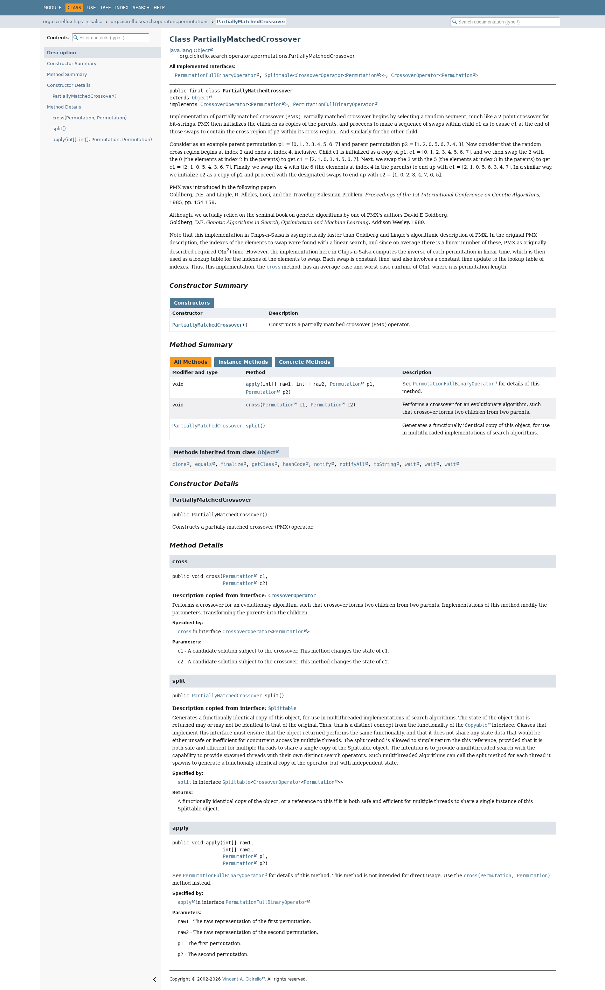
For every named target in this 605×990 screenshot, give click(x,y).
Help (159, 7)
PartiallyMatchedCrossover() (85, 96)
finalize (232, 464)
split (253, 425)
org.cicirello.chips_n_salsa (73, 21)
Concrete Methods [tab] (304, 362)
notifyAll (352, 464)
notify (322, 464)
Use (91, 7)
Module (52, 7)
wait (410, 464)
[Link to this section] (253, 285)
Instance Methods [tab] (243, 362)
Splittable (279, 75)
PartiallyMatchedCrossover (251, 21)
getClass (263, 464)
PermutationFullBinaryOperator (215, 75)
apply (253, 384)
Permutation (361, 75)
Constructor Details (69, 85)
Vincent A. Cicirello (242, 979)
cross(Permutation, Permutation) (90, 117)
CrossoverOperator (319, 75)
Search (141, 7)
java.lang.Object (189, 50)
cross (253, 404)
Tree (105, 7)
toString (385, 464)
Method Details (64, 107)
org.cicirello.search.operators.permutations (160, 21)
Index (121, 7)
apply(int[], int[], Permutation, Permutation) (102, 139)
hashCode (294, 464)
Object (200, 97)
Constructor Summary (72, 63)
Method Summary (67, 74)
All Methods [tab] (190, 362)
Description (61, 52)
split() (59, 128)
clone (179, 464)
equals (203, 464)
